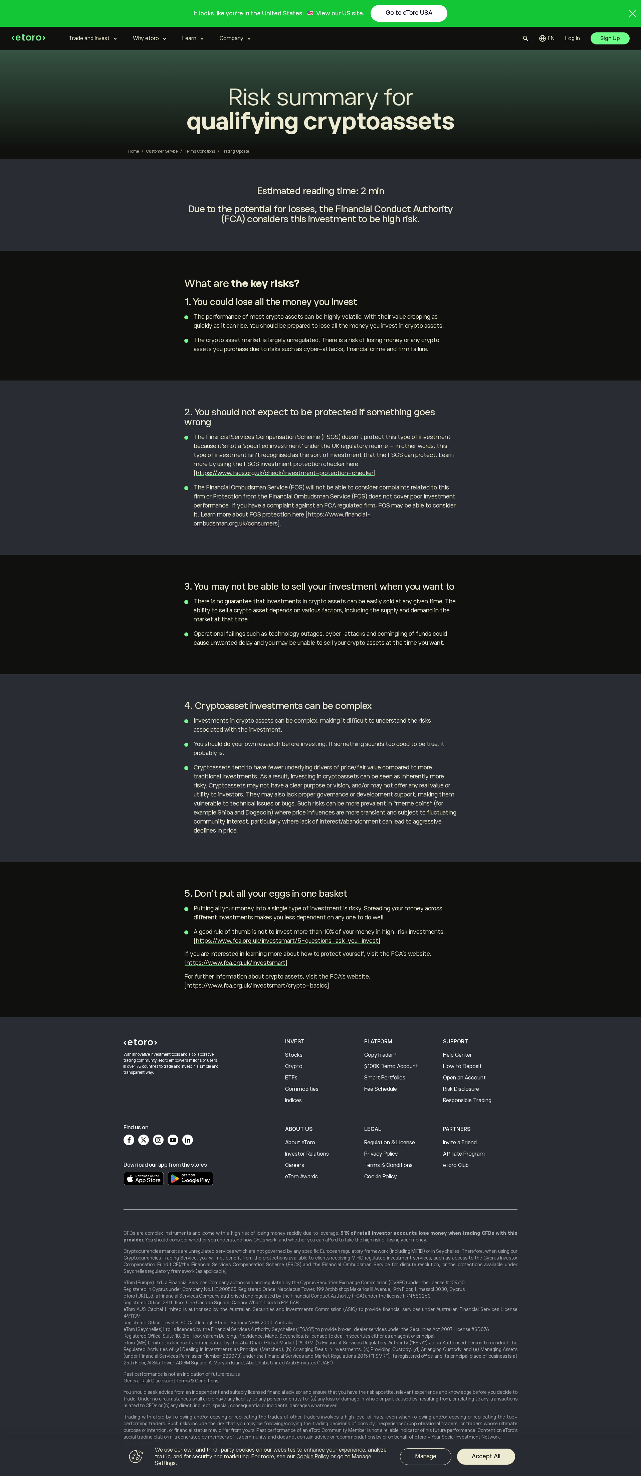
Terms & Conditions (388, 1165)
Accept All (486, 1456)
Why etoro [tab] (146, 38)
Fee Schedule (380, 1089)
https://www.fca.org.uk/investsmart (235, 963)
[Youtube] (173, 1140)
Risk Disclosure (461, 1089)
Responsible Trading (467, 1100)
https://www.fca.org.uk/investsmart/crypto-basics (256, 985)
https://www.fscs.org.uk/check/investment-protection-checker (285, 473)
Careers (294, 1165)
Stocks (293, 1055)
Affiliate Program (464, 1154)
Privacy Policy (381, 1154)
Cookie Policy (380, 1177)
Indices (293, 1100)
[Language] (547, 38)
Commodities (301, 1089)
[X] (143, 1140)
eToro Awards (301, 1177)
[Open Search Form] (525, 38)
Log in (572, 38)
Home (133, 151)
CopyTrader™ (380, 1055)
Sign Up (610, 38)
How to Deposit (462, 1066)
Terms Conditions (200, 151)
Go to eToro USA (409, 12)
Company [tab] (231, 38)
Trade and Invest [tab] (89, 38)
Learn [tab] (189, 38)
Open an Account (464, 1078)
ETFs (291, 1078)
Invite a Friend (460, 1143)
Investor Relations (307, 1154)
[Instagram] (158, 1140)
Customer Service (162, 151)
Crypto (293, 1066)
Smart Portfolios (384, 1078)
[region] (320, 1457)
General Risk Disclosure (148, 1380)
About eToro (300, 1143)
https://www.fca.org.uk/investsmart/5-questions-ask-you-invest (287, 940)
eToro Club (456, 1165)
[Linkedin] (187, 1140)
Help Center (457, 1055)
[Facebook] (129, 1140)
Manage (425, 1456)
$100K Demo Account (391, 1066)
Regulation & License (389, 1143)
